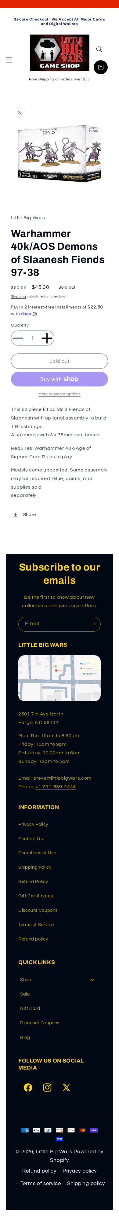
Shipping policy (86, 1183)
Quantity (20, 325)
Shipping (18, 296)
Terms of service (40, 1183)
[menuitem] (59, 980)
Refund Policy (33, 881)
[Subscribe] (93, 624)
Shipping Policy (34, 867)
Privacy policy (80, 1171)
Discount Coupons (38, 910)
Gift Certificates (35, 896)
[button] (9, 60)
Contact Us (30, 839)
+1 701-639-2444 (55, 786)
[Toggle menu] (92, 980)
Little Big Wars (54, 1152)
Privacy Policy (33, 824)
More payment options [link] (59, 394)
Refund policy (33, 939)
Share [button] (29, 514)
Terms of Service (36, 924)
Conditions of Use (37, 853)
